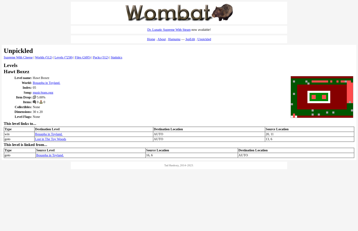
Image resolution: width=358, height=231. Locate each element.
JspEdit (190, 39)
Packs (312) (101, 57)
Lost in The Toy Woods (50, 139)
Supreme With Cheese (18, 57)
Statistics (116, 57)
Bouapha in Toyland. (46, 83)
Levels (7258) (63, 57)
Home (151, 39)
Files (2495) (83, 57)
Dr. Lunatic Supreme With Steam (169, 29)
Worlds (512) (43, 57)
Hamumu (174, 39)
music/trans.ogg (43, 92)
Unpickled (204, 39)
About (161, 39)
